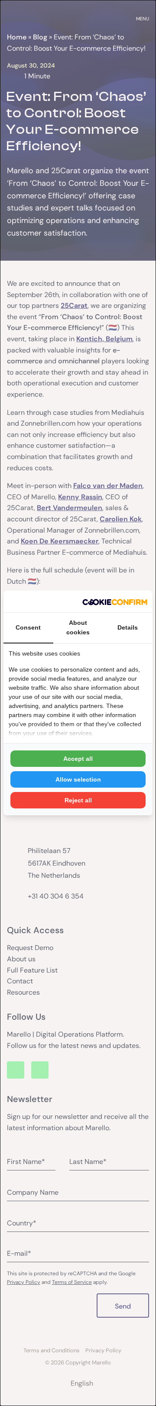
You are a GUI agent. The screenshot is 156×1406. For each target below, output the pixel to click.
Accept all (78, 758)
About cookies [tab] (78, 627)
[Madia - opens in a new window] (114, 601)
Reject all (78, 800)
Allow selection (78, 779)
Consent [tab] (28, 627)
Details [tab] (127, 627)
